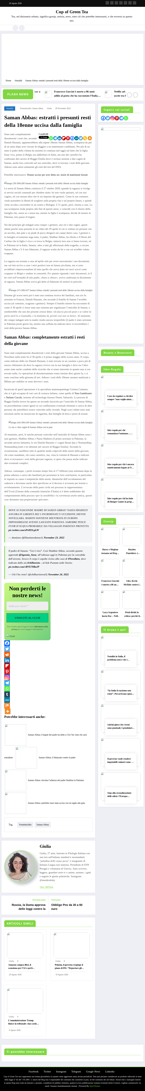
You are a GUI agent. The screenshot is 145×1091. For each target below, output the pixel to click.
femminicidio (25, 108)
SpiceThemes (94, 1086)
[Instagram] (7, 677)
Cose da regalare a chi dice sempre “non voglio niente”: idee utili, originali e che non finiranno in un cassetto (120, 398)
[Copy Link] (85, 138)
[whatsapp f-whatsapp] (134, 3)
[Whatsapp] (51, 138)
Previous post (39, 900)
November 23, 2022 (54, 537)
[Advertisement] (72, 58)
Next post (55, 900)
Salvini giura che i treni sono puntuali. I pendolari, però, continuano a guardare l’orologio (120, 726)
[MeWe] (76, 138)
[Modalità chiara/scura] (22, 28)
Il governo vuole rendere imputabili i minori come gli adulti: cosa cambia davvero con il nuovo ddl (120, 761)
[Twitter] (81, 138)
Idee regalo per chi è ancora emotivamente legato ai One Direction (120, 466)
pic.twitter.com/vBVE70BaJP (23, 566)
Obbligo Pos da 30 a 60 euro (66, 906)
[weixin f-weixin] (125, 3)
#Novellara (74, 558)
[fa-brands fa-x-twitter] (112, 3)
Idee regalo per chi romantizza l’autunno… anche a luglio (118, 432)
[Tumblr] (7, 694)
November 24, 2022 (58, 574)
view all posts (46, 887)
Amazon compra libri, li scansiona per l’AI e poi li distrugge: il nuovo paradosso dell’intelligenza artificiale (22, 967)
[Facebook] (72, 138)
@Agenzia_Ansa (27, 554)
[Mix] (7, 706)
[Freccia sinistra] (129, 95)
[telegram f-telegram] (121, 3)
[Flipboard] (64, 138)
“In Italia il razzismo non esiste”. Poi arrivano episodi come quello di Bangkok (120, 692)
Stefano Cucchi (14, 397)
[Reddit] (7, 654)
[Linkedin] (59, 138)
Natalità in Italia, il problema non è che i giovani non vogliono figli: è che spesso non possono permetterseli (120, 658)
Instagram (61, 1071)
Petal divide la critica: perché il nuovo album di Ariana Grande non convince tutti (131, 615)
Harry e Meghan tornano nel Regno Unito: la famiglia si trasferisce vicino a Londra (110, 552)
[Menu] (8, 28)
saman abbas (37, 108)
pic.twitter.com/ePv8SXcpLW (23, 530)
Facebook (34, 1071)
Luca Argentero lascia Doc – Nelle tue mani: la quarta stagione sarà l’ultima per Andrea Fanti (110, 615)
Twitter (47, 1071)
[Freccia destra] (135, 95)
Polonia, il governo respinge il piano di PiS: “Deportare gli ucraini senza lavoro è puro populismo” (69, 967)
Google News (93, 1071)
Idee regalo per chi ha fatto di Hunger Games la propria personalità (120, 500)
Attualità (9, 108)
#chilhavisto (33, 562)
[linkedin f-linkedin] (130, 3)
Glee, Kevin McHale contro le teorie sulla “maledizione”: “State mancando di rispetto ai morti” (132, 583)
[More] (89, 138)
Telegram (76, 1071)
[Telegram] (55, 138)
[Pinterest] (68, 138)
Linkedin (109, 1071)
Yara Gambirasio (83, 393)
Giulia (49, 108)
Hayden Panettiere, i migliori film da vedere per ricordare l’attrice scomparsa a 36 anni (131, 552)
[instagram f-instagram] (116, 3)
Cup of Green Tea (72, 11)
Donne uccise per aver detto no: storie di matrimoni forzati (57, 174)
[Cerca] (15, 28)
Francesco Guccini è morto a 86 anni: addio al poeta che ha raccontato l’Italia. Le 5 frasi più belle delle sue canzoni (66, 94)
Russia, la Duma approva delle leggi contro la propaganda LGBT (28, 907)
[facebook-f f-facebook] (107, 3)
